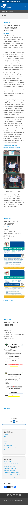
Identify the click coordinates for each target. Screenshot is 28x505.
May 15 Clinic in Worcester (11, 222)
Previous (14, 418)
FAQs (5, 436)
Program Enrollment (9, 449)
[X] (11, 495)
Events (5, 441)
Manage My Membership (10, 447)
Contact (6, 434)
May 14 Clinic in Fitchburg (11, 323)
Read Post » (7, 210)
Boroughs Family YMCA (10, 466)
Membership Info (8, 445)
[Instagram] (17, 495)
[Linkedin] (20, 495)
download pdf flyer (8, 300)
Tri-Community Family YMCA (11, 477)
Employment (7, 452)
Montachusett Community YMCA (12, 474)
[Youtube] (14, 495)
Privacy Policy (13, 501)
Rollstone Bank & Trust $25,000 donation (12, 27)
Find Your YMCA (8, 461)
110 (23, 421)
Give (5, 443)
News (5, 439)
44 (17, 421)
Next (14, 425)
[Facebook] (8, 495)
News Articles (7, 22)
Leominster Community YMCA (11, 472)
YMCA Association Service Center (12, 464)
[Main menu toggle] (25, 6)
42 (11, 421)
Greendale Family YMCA (10, 470)
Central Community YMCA (10, 468)
